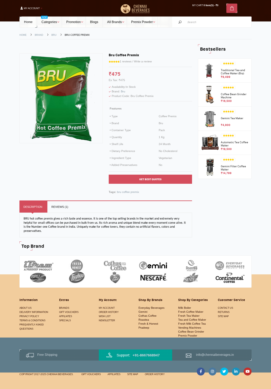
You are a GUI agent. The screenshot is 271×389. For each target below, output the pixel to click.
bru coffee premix (128, 192)
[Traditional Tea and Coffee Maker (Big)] (210, 70)
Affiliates (65, 316)
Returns (224, 312)
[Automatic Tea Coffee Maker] (210, 142)
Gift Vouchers (69, 312)
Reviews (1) (59, 206)
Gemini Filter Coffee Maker (233, 168)
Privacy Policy (29, 316)
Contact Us (225, 308)
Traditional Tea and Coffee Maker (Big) (233, 71)
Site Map (223, 316)
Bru (54, 35)
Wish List (105, 316)
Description (32, 206)
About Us (25, 308)
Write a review (143, 61)
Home (23, 35)
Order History (109, 312)
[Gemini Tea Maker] (210, 118)
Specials (65, 320)
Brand (39, 35)
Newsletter (107, 320)
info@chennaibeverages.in (215, 354)
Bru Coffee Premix (77, 35)
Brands (64, 308)
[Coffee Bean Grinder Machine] (210, 94)
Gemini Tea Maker (232, 118)
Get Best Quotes (150, 179)
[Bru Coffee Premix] (61, 98)
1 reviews (126, 61)
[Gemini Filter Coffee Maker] (210, 166)
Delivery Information (33, 312)
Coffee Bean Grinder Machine (233, 95)
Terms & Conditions (32, 320)
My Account (107, 308)
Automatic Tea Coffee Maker (234, 143)
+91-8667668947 (146, 355)
